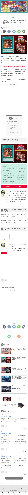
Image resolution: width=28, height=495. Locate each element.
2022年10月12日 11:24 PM (6, 416)
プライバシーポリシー (7, 488)
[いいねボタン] (2, 280)
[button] (23, 31)
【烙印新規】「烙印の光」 (13, 122)
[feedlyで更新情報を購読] (9, 336)
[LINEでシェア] (19, 31)
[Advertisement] (14, 100)
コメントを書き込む (14, 478)
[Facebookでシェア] (9, 31)
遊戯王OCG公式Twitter (6, 56)
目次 (13, 118)
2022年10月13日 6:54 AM (6, 456)
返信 (25, 428)
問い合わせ (20, 488)
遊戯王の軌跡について (14, 490)
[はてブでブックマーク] (14, 31)
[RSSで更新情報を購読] (19, 336)
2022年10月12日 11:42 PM (6, 433)
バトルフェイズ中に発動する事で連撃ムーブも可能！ (14, 127)
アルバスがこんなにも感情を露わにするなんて (14, 132)
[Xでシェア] (4, 31)
